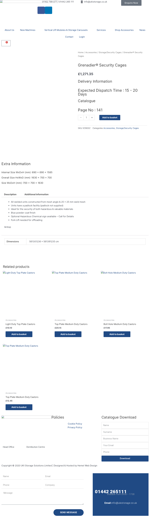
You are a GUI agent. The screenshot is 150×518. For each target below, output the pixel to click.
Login (82, 36)
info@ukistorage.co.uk (124, 502)
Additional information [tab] (36, 194)
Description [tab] (10, 194)
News (142, 30)
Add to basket (109, 117)
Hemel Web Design (87, 465)
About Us (9, 30)
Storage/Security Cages (110, 52)
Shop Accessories (124, 30)
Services (101, 30)
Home (80, 52)
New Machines (27, 30)
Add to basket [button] (19, 334)
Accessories (91, 52)
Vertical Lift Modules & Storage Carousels (66, 30)
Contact (69, 36)
